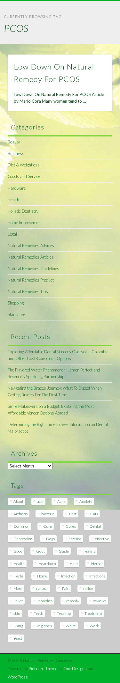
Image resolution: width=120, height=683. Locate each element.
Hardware (17, 188)
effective (102, 538)
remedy (72, 601)
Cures (71, 526)
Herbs (18, 576)
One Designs (75, 668)
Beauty (14, 141)
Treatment (93, 613)
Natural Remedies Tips (28, 291)
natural (42, 588)
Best (72, 513)
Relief (18, 601)
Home (42, 576)
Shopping (16, 302)
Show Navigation (97, 57)
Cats (94, 513)
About (18, 501)
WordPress (18, 676)
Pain (65, 588)
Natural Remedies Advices (31, 245)
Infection (68, 576)
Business (16, 153)
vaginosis (44, 625)
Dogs (50, 538)
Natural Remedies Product (31, 280)
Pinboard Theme (43, 668)
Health (13, 199)
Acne (61, 501)
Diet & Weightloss (24, 164)
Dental (95, 526)
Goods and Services (25, 176)
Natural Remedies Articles (31, 257)
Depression (22, 538)
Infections (97, 576)
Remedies (44, 601)
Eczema (74, 538)
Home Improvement (25, 222)
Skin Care (16, 314)
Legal (12, 234)
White (71, 625)
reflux (88, 588)
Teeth (38, 613)
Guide (64, 551)
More (17, 588)
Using (18, 625)
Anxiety (85, 501)
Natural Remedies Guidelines (33, 268)
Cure (47, 526)
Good (17, 551)
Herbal (96, 563)
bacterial (48, 513)
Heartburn (47, 563)
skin (16, 613)
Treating (64, 613)
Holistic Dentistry (23, 211)
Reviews (99, 601)
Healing (89, 551)
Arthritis (20, 513)
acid (40, 501)
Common (21, 526)
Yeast (17, 638)
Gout (40, 551)
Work (94, 625)
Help (73, 563)
